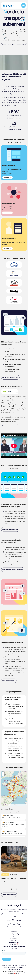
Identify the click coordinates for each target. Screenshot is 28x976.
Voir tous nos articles (9, 894)
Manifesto (14, 940)
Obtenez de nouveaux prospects (12, 569)
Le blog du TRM (14, 942)
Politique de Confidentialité (15, 967)
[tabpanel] (14, 864)
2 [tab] (14, 889)
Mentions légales (7, 965)
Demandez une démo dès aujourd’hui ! (14, 45)
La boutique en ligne (14, 934)
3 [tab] (16, 889)
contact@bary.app (14, 920)
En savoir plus (7, 177)
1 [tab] (11, 889)
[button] (9, 787)
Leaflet (11, 805)
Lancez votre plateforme (10, 529)
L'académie (14, 938)
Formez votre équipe (8, 680)
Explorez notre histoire (9, 426)
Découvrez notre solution (10, 377)
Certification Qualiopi (14, 969)
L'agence (14, 936)
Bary (19, 973)
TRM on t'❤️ (14, 944)
